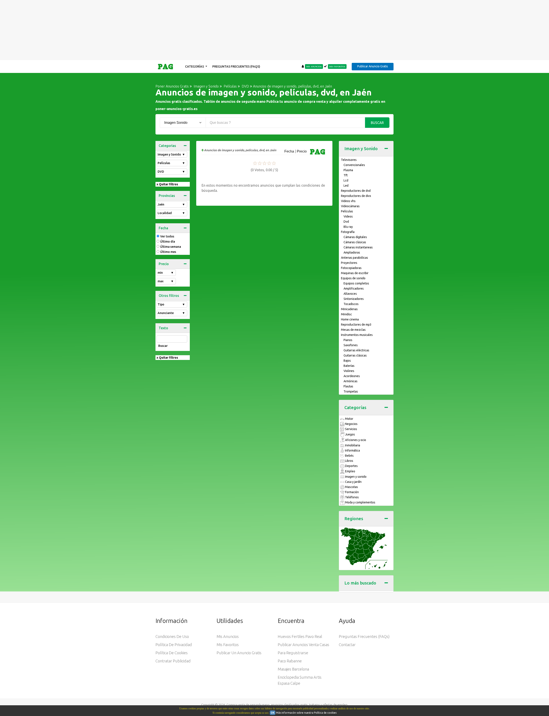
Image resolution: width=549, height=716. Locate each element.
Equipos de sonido (353, 278)
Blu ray (348, 226)
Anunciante (171, 313)
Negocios (350, 424)
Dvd (346, 221)
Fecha (163, 228)
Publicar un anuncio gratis (239, 653)
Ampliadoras (352, 252)
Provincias (167, 196)
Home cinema (350, 319)
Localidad (171, 213)
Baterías (349, 365)
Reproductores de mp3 (356, 324)
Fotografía (347, 232)
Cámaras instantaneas (358, 247)
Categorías (195, 66)
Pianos (348, 340)
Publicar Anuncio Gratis (372, 66)
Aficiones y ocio (355, 440)
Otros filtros (169, 296)
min (166, 272)
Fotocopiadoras (351, 268)
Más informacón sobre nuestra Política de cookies (306, 712)
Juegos (349, 434)
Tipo (171, 304)
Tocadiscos (351, 304)
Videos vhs (348, 201)
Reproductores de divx (356, 196)
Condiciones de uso (172, 636)
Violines (349, 371)
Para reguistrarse (293, 653)
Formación (351, 492)
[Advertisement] (274, 30)
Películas (171, 163)
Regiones (353, 518)
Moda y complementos (359, 502)
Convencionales (354, 165)
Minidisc (346, 314)
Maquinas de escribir (354, 273)
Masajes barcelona (293, 669)
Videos (348, 216)
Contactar (347, 644)
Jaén (171, 204)
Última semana (170, 246)
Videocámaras (350, 206)
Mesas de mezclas (353, 329)
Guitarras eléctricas (356, 350)
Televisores (349, 160)
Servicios (350, 429)
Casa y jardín (353, 481)
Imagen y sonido (355, 476)
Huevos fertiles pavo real (300, 636)
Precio (164, 264)
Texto (163, 328)
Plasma (348, 170)
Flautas (348, 386)
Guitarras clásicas (355, 355)
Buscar (377, 123)
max (166, 281)
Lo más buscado (360, 582)
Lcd (346, 180)
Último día (167, 241)
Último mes (168, 252)
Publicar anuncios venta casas (303, 644)
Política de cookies (171, 653)
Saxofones (351, 345)
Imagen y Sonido (171, 154)
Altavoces (350, 293)
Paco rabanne (290, 661)
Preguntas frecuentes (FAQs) (236, 66)
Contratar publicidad (173, 661)
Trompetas (351, 391)
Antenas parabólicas (354, 257)
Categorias (167, 146)
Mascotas (351, 487)
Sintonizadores (354, 299)
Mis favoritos (228, 644)
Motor (348, 418)
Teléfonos (351, 497)
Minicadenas (349, 309)
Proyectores (349, 262)
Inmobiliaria (352, 445)
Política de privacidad (173, 644)
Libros (348, 460)
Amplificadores (354, 288)
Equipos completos (356, 283)
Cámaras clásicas (355, 242)
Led (346, 185)
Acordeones (352, 376)
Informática (352, 450)
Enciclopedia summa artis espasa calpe (299, 680)
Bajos (347, 360)
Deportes (351, 466)
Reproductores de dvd (356, 190)
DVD (171, 171)
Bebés (349, 455)
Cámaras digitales (355, 237)
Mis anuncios (228, 636)
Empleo (349, 471)
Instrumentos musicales (357, 335)
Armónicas (350, 381)
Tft (346, 175)
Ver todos (167, 236)
